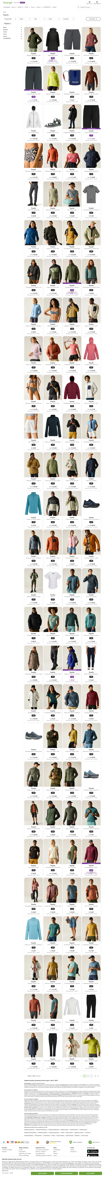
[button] (97, 3)
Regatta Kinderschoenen (30, 1132)
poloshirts (35, 1107)
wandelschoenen (64, 1084)
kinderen (60, 1095)
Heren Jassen (84, 1135)
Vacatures (4, 1151)
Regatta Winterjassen (41, 1129)
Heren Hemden (60, 1135)
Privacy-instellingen (24, 1155)
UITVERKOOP (7, 38)
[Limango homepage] (8, 3)
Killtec (53, 1135)
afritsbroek (71, 1120)
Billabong (77, 1135)
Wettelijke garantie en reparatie (43, 1155)
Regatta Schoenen (42, 1132)
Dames (5, 32)
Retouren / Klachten (41, 1151)
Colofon (21, 1150)
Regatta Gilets (83, 1129)
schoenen (86, 1092)
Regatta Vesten (64, 1129)
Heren (4, 34)
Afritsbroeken (38, 1135)
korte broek (74, 1104)
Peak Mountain (69, 1135)
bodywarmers (75, 1108)
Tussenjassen (46, 1135)
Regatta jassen (75, 1092)
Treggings (87, 1132)
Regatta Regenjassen (54, 1129)
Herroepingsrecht (40, 1153)
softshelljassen (36, 1117)
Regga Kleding (27, 1083)
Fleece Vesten (69, 1132)
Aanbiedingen (56, 1150)
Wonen (5, 36)
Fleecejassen (27, 1124)
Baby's (5, 27)
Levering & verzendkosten (42, 1150)
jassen (75, 1084)
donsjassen (43, 1117)
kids (93, 1095)
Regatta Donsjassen (29, 1129)
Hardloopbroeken (28, 1135)
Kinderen (5, 29)
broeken (84, 1084)
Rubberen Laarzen (79, 1132)
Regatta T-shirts (27, 1107)
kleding (34, 1084)
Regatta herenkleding (44, 1093)
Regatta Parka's (74, 1129)
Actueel (72, 1150)
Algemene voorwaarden (25, 1153)
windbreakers (30, 1117)
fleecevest (87, 1122)
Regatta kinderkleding (66, 1093)
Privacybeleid (22, 1151)
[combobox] (88, 7)
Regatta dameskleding (55, 1093)
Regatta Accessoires (54, 1132)
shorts (50, 1118)
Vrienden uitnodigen (7, 1150)
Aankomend (73, 1151)
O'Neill (62, 1132)
